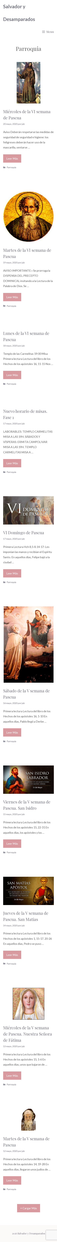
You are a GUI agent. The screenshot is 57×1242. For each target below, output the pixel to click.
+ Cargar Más (28, 1208)
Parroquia (11, 167)
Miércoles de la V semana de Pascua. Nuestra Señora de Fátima (27, 1034)
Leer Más (12, 158)
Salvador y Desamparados (19, 12)
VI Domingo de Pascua (23, 532)
